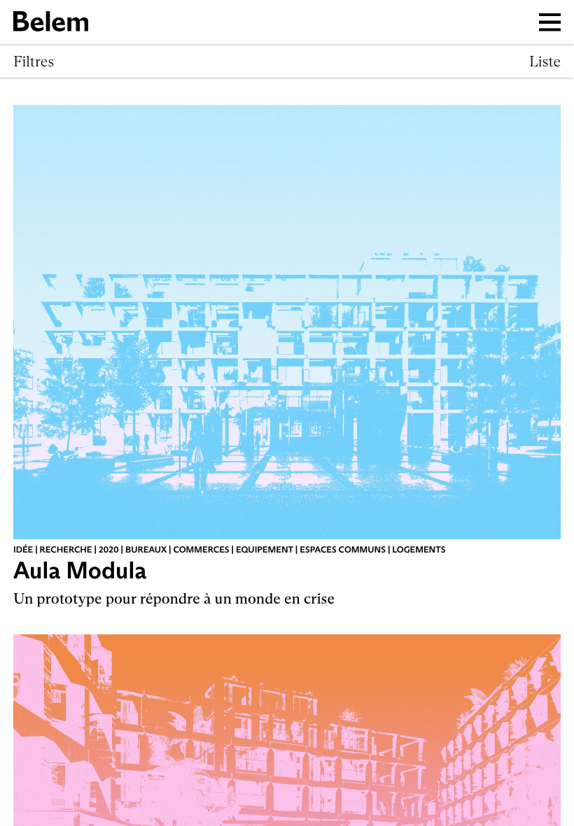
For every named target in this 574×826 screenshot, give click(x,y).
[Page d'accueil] (50, 21)
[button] (33, 61)
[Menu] (550, 22)
